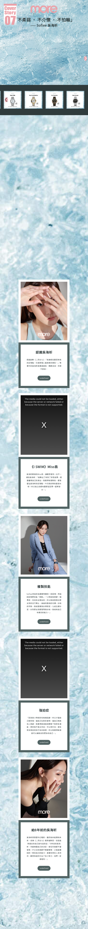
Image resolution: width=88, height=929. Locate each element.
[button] (85, 58)
